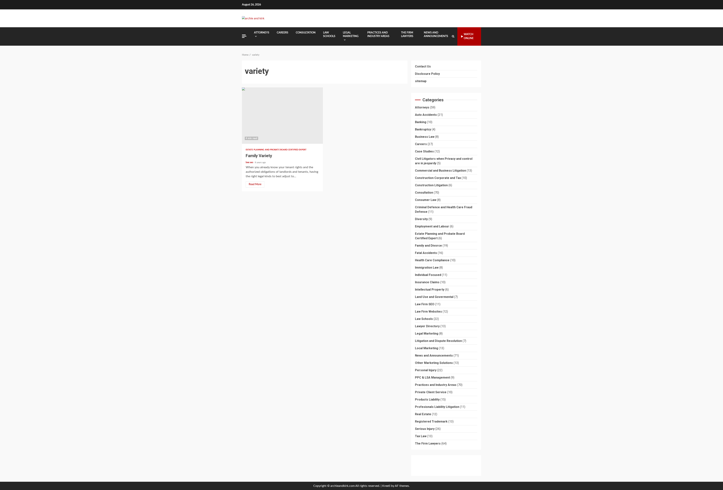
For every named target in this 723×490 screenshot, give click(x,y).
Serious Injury (425, 429)
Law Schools (329, 34)
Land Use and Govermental (434, 297)
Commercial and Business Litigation (440, 171)
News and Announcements (436, 34)
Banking (420, 122)
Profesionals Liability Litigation (437, 407)
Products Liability (427, 399)
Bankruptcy (423, 129)
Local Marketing (426, 348)
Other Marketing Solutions (434, 363)
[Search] (453, 36)
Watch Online (469, 36)
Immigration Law (427, 268)
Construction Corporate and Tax (438, 178)
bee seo (250, 162)
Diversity (421, 219)
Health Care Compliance (432, 260)
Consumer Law (425, 200)
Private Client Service (430, 392)
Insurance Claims (427, 282)
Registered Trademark (431, 421)
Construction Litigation (431, 185)
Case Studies (424, 151)
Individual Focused (428, 275)
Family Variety (282, 115)
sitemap (420, 81)
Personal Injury (425, 370)
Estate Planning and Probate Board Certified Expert (276, 150)
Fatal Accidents (426, 253)
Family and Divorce (428, 246)
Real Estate (423, 414)
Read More (255, 184)
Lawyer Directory (427, 326)
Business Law (424, 137)
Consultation (306, 32)
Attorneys (261, 32)
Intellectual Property (429, 290)
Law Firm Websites (428, 312)
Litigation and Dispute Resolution (438, 341)
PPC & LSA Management (432, 377)
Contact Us (423, 66)
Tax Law (420, 436)
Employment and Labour (432, 226)
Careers (282, 32)
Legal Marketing (350, 34)
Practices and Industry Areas (378, 34)
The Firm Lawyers (407, 34)
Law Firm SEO (424, 304)
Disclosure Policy (427, 74)
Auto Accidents (426, 115)
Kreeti (386, 485)
